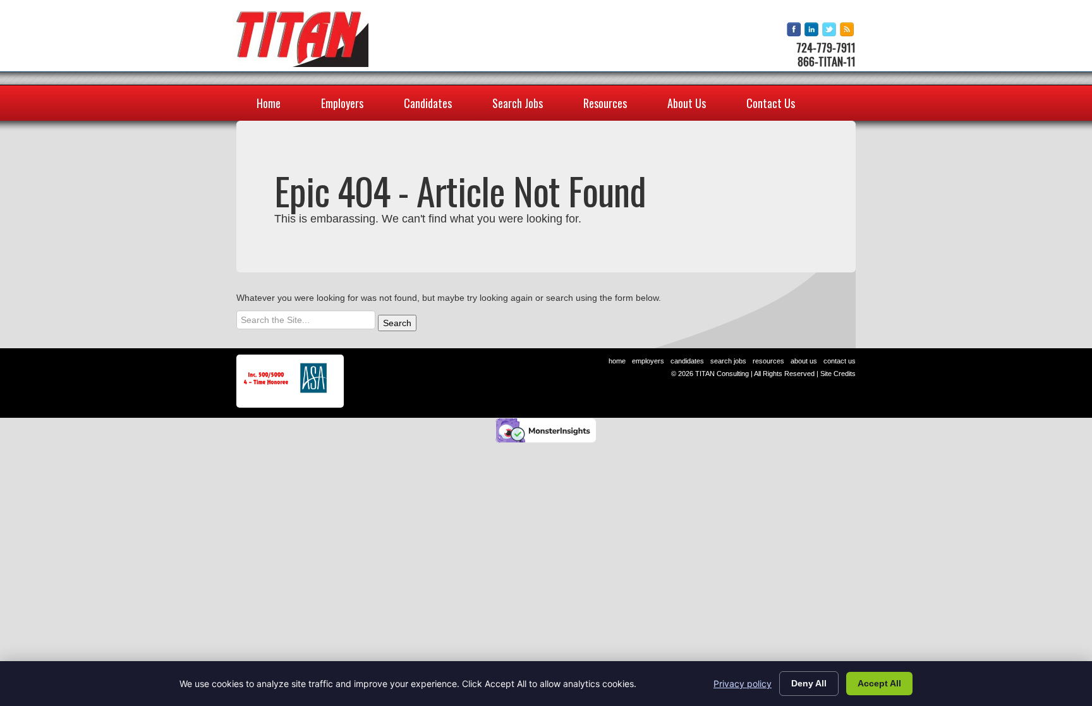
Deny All (809, 683)
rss (848, 30)
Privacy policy (742, 683)
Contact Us (770, 103)
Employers (342, 103)
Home (269, 103)
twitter (830, 30)
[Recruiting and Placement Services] (302, 39)
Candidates (428, 103)
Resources (605, 103)
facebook (795, 30)
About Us (686, 103)
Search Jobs (517, 103)
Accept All (879, 683)
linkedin (812, 30)
